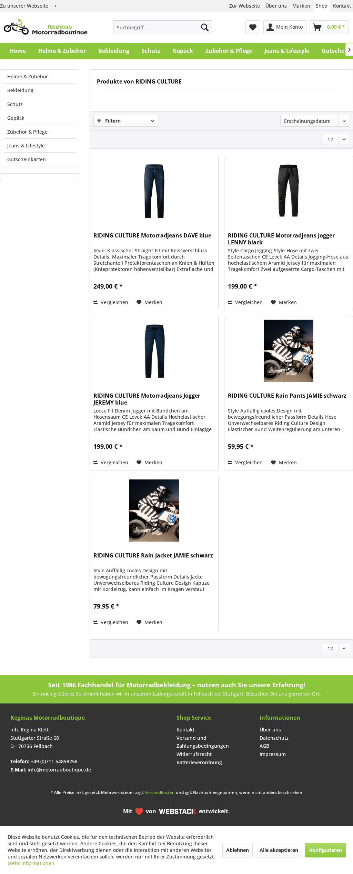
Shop (321, 5)
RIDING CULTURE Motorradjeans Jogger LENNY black (281, 239)
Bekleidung (20, 90)
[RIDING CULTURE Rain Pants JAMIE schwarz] (288, 351)
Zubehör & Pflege (27, 131)
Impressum (273, 754)
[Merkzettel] (252, 27)
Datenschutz (274, 738)
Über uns (276, 5)
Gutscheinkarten (26, 159)
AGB (264, 745)
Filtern (112, 120)
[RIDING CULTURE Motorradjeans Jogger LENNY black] (288, 190)
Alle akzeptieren (279, 850)
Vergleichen (113, 302)
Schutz (15, 104)
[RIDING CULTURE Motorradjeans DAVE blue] (154, 190)
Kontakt (342, 5)
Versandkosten (160, 792)
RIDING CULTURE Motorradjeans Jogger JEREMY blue (146, 399)
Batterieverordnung (199, 762)
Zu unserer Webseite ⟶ (28, 5)
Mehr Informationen (31, 863)
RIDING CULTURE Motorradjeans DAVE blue (152, 235)
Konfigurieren (325, 850)
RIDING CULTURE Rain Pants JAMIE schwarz (287, 395)
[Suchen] (205, 27)
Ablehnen (237, 850)
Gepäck (15, 118)
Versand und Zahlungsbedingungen (202, 742)
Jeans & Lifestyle (26, 145)
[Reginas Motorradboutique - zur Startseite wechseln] (45, 27)
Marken (301, 5)
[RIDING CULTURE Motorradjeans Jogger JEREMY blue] (154, 351)
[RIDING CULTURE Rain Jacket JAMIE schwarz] (154, 510)
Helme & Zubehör (27, 76)
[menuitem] (162, 27)
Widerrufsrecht (194, 754)
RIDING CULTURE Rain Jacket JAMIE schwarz (153, 555)
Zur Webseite (244, 5)
